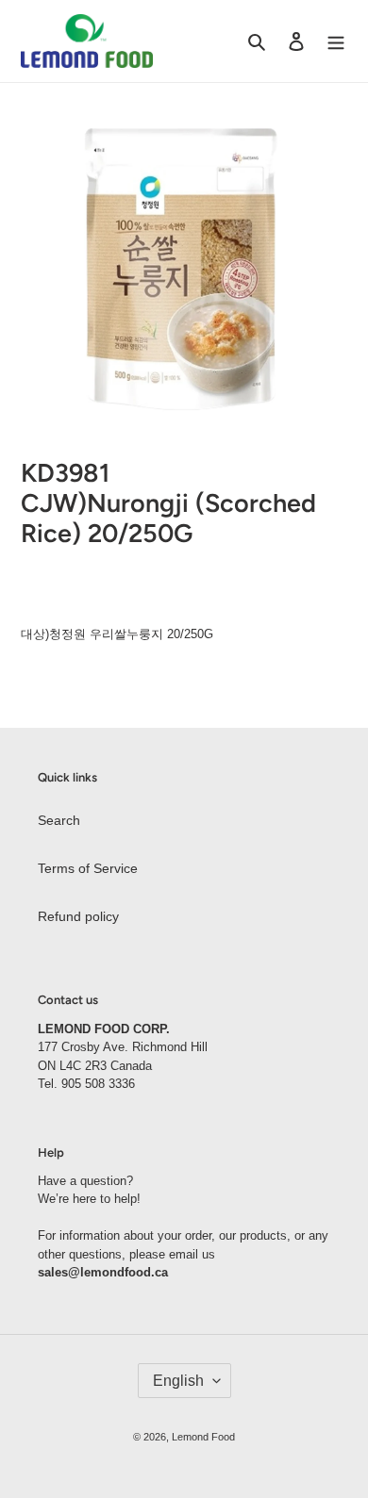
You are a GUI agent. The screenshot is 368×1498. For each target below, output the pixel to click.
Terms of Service (88, 868)
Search (59, 820)
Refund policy (78, 916)
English (178, 1381)
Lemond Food (203, 1436)
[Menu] (336, 41)
